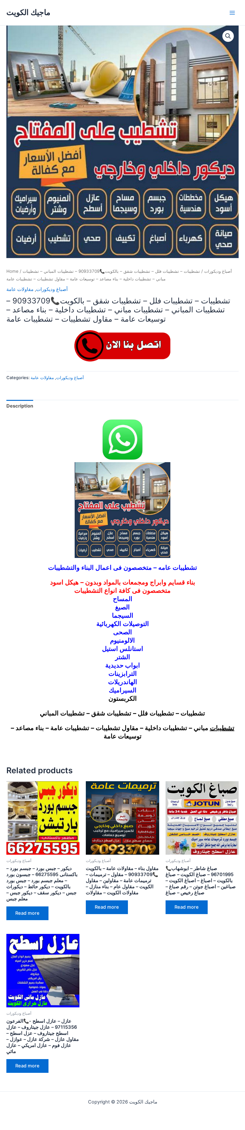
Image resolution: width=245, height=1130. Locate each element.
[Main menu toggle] (232, 12)
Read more (27, 913)
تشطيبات (222, 728)
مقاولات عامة (19, 289)
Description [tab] (19, 406)
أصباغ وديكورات (218, 271)
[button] (228, 36)
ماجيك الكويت (28, 12)
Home (12, 271)
